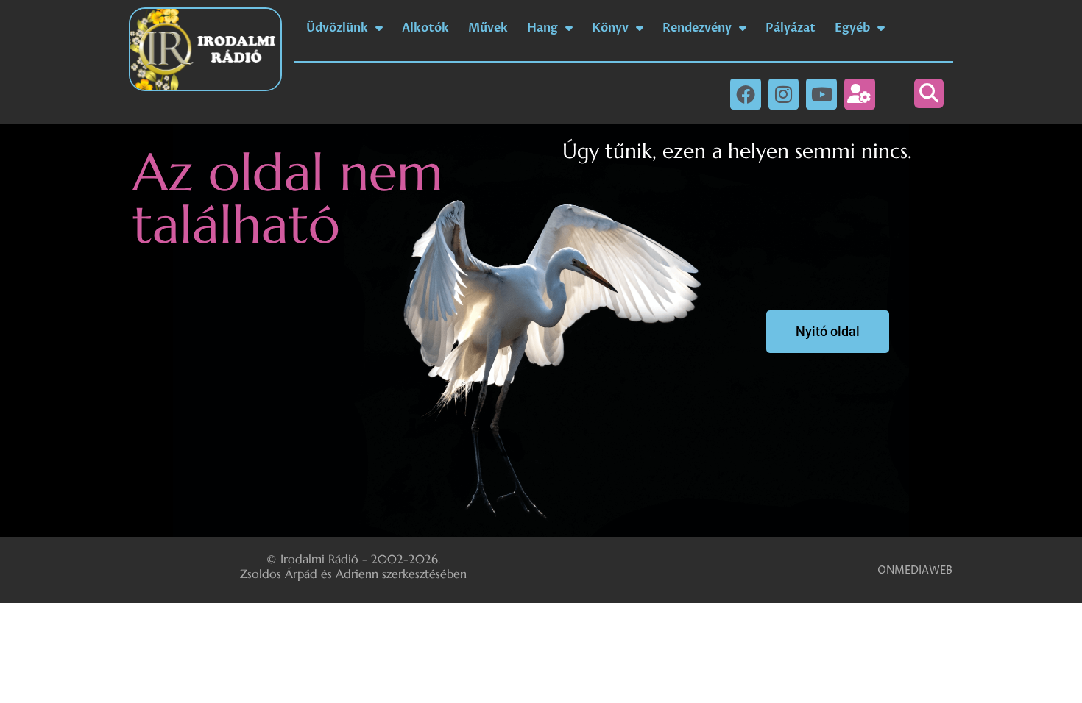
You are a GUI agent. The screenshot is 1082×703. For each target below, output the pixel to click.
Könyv (610, 28)
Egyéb (852, 28)
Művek (488, 28)
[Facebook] (745, 94)
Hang (542, 28)
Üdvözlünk (337, 28)
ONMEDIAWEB (914, 570)
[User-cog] (859, 94)
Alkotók (425, 28)
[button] (929, 93)
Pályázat (790, 28)
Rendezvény (697, 28)
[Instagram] (783, 94)
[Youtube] (821, 94)
